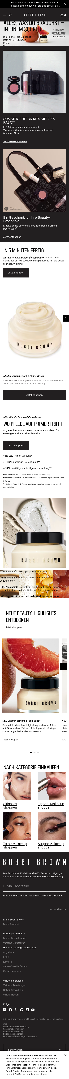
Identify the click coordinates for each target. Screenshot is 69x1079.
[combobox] (34, 1050)
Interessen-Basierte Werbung (16, 1026)
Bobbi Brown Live (13, 989)
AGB (5, 1024)
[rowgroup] (34, 144)
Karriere (7, 961)
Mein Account (11, 924)
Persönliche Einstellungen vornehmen (20, 1036)
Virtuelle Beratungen (14, 985)
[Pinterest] (21, 1009)
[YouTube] (32, 1009)
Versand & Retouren (14, 942)
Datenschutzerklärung (13, 1031)
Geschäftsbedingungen (13, 1029)
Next (66, 318)
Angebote (8, 952)
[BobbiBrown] (34, 14)
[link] (63, 15)
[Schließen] (65, 1055)
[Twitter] (16, 1009)
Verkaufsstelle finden (15, 966)
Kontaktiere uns (12, 971)
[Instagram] (4, 1009)
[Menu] (4, 14)
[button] (4, 14)
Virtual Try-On (11, 994)
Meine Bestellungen (14, 937)
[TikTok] (27, 1009)
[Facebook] (10, 1009)
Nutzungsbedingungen (13, 1034)
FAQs (6, 956)
